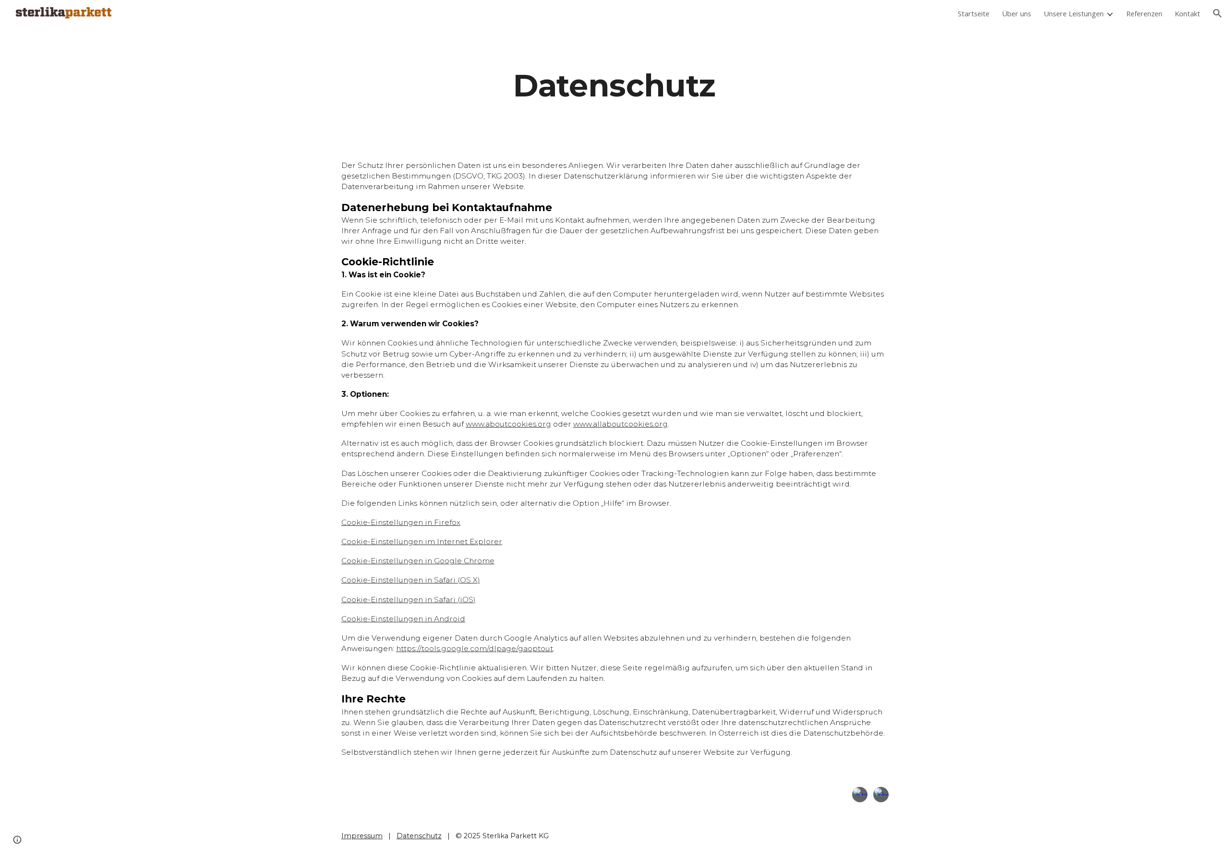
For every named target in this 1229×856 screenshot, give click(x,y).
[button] (1217, 13)
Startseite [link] (973, 13)
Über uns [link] (1016, 13)
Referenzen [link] (1144, 13)
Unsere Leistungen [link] (1074, 13)
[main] (614, 85)
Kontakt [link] (1187, 13)
